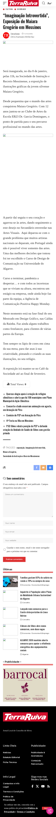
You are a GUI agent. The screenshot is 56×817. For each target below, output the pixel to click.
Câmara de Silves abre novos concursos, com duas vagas (33, 627)
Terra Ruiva (15, 34)
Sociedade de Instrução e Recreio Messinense (21, 456)
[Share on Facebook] (37, 467)
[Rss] (48, 786)
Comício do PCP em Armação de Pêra (23, 415)
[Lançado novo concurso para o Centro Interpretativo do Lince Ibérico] (10, 612)
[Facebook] (32, 786)
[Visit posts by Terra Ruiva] (6, 35)
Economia (26, 585)
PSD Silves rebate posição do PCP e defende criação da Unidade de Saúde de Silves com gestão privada (26, 429)
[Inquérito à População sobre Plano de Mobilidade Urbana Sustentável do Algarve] (10, 595)
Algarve (25, 654)
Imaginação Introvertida (35, 447)
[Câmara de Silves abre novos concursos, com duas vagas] (10, 629)
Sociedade (21, 9)
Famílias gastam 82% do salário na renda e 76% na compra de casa (36, 579)
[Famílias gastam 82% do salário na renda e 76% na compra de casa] (10, 581)
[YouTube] (43, 786)
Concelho (26, 603)
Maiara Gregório (9, 451)
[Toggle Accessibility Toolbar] (50, 811)
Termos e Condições (26, 812)
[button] (5, 3)
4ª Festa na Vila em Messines (19, 420)
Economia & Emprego (40, 585)
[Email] (43, 467)
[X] (37, 786)
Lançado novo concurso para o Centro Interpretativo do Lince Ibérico (34, 612)
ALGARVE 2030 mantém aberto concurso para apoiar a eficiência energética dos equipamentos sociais (35, 645)
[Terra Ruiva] (23, 3)
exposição (21, 447)
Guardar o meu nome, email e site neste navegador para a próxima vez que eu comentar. (28, 549)
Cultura (9, 9)
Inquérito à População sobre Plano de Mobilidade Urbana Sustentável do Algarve (36, 595)
